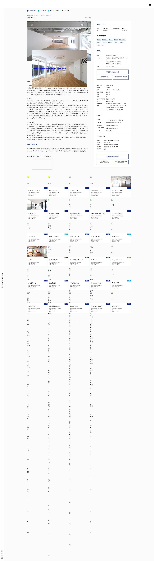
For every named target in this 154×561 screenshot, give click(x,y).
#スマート (99, 42)
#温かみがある (122, 39)
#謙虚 (98, 45)
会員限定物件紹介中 (121, 77)
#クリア (110, 39)
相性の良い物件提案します (104, 77)
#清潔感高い (104, 39)
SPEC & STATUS (65, 10)
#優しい (122, 42)
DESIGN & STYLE (32, 10)
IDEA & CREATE (42, 10)
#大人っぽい (110, 42)
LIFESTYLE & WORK (54, 10)
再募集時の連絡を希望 (112, 72)
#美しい (104, 42)
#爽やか (116, 42)
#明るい (99, 39)
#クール (116, 39)
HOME (28, 15)
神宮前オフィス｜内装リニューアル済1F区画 (42, 15)
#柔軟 (103, 45)
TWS (32, 15)
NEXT (78, 321)
